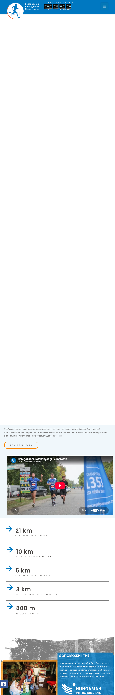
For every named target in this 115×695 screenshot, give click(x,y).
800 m (25, 608)
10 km (25, 552)
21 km (23, 531)
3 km (23, 589)
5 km (23, 570)
